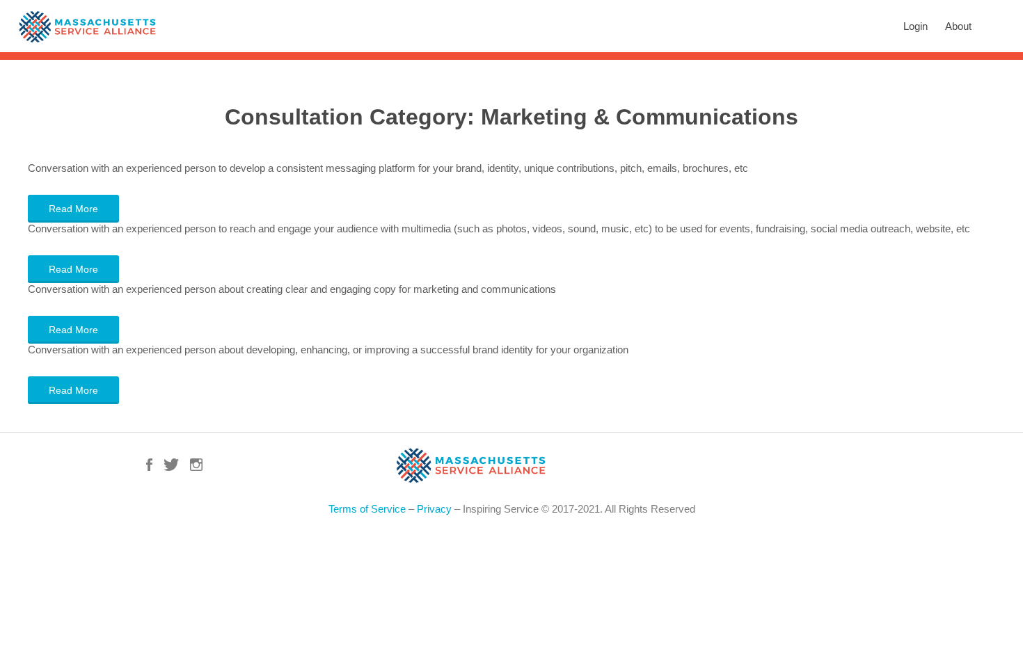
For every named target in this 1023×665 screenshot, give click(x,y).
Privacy (434, 509)
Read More (73, 208)
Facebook (149, 464)
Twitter (171, 464)
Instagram (196, 464)
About (958, 26)
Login (915, 26)
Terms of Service (367, 509)
